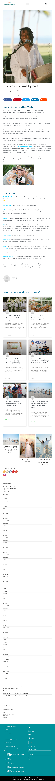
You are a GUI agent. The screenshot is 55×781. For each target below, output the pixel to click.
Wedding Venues (6, 489)
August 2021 (5, 608)
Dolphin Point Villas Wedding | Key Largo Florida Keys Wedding (38, 318)
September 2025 (6, 520)
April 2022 (5, 596)
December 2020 (6, 627)
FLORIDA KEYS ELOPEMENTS (8, 714)
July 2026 (4, 503)
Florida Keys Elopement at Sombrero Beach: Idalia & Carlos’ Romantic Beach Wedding (39, 404)
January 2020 (5, 654)
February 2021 (5, 622)
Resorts (6, 731)
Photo (5, 239)
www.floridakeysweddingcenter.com (15, 771)
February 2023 (5, 571)
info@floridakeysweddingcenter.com (15, 767)
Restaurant (7, 735)
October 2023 (5, 552)
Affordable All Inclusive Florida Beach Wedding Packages (13, 318)
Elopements (31, 754)
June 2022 (5, 591)
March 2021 (5, 620)
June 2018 (5, 678)
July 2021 (4, 610)
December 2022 (6, 576)
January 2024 (5, 547)
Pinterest (32, 734)
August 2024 (5, 540)
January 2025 (5, 535)
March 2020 (5, 649)
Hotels (6, 729)
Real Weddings (6, 485)
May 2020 (5, 644)
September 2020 (6, 635)
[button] (27, 4)
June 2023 (5, 562)
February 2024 (5, 545)
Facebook (32, 728)
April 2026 (5, 508)
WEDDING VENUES (6, 711)
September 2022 (6, 583)
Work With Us (8, 742)
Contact (30, 759)
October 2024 (5, 537)
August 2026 (5, 501)
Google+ (32, 738)
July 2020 (4, 639)
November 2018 (6, 671)
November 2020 (6, 630)
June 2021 (5, 613)
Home (4, 96)
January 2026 (5, 513)
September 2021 (6, 605)
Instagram (32, 731)
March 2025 (5, 532)
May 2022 (5, 593)
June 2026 (5, 506)
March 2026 (5, 511)
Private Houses (8, 733)
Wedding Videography (27, 459)
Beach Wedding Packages (8, 492)
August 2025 (5, 523)
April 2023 (5, 567)
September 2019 (6, 664)
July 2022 (4, 588)
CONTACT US (5, 715)
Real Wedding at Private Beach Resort (10, 688)
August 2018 (5, 673)
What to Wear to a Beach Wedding (9, 488)
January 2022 (5, 600)
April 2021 (5, 617)
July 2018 (4, 676)
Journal (30, 757)
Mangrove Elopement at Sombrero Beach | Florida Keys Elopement (13, 404)
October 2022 (5, 581)
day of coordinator (18, 157)
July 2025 (4, 525)
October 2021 (5, 603)
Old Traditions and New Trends (9, 486)
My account (5, 717)
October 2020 (5, 632)
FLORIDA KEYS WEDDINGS (8, 707)
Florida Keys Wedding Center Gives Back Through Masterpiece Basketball (40, 361)
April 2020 (5, 647)
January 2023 (5, 574)
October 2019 (5, 661)
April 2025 (5, 530)
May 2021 (5, 615)
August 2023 (5, 557)
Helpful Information (7, 483)
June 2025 (5, 528)
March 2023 (5, 569)
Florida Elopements (6, 494)
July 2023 (4, 559)
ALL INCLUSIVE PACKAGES (8, 709)
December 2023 (6, 550)
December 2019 (6, 656)
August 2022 (5, 586)
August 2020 (5, 637)
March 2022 (5, 598)
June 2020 (5, 642)
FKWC (6, 91)
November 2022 (6, 579)
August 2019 (5, 666)
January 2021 (5, 625)
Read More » (8, 332)
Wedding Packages (33, 749)
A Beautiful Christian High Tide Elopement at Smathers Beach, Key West (44, 461)
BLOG (4, 712)
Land (6, 737)
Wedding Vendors (23, 91)
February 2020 (5, 651)
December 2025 (6, 516)
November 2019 (6, 659)
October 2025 (5, 518)
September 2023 (6, 554)
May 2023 (5, 564)
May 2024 (5, 542)
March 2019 (5, 668)
